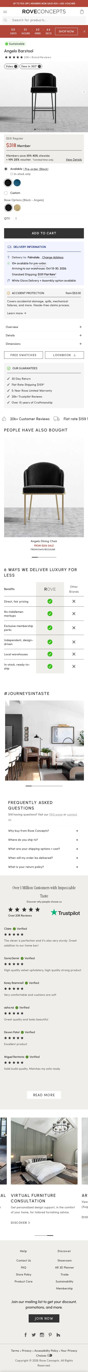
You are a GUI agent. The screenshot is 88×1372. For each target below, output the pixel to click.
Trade (65, 1274)
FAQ (23, 1267)
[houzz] (58, 1335)
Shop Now (66, 31)
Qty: (7, 218)
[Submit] (4, 20)
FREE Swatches (23, 355)
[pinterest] (50, 1335)
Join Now (44, 1318)
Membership (64, 1288)
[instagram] (42, 1335)
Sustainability (64, 1281)
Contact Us (23, 1260)
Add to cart (44, 233)
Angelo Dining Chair (44, 541)
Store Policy (23, 1274)
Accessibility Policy (46, 1350)
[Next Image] (84, 92)
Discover (41, 1217)
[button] (44, 169)
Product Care (24, 1281)
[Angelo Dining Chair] (44, 487)
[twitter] (34, 1335)
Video (9, 66)
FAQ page (56, 814)
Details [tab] (10, 335)
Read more (44, 1095)
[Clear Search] (83, 20)
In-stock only (21, 174)
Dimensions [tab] (13, 344)
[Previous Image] (4, 92)
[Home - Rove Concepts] (44, 12)
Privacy (27, 1350)
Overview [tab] (12, 327)
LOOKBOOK (63, 355)
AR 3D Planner (64, 1267)
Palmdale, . (45, 257)
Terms (15, 1350)
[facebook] (26, 1335)
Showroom (65, 1260)
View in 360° (29, 66)
